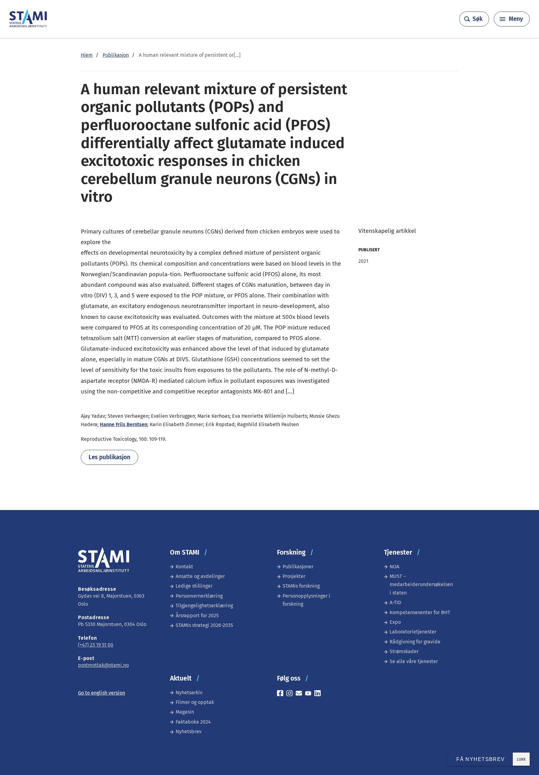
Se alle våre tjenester (414, 661)
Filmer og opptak (195, 702)
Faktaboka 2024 (193, 722)
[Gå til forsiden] (28, 26)
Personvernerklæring (199, 596)
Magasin (185, 712)
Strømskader (404, 651)
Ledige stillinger (194, 586)
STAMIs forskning (301, 586)
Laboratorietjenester (413, 632)
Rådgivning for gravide (415, 642)
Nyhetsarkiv (189, 693)
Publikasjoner (298, 567)
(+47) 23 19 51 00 (95, 645)
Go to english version (101, 693)
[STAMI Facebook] (281, 694)
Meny (516, 18)
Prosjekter (294, 576)
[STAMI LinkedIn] (319, 694)
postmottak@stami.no (103, 665)
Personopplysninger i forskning (306, 600)
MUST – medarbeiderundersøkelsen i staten (421, 584)
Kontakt (184, 567)
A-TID (395, 602)
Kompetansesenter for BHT (420, 612)
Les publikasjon (109, 457)
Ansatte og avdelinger (200, 576)
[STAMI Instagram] (291, 694)
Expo (395, 622)
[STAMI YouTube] (309, 694)
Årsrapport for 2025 (197, 616)
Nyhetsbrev (189, 731)
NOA (394, 567)
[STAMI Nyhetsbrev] (300, 694)
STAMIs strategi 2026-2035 (204, 625)
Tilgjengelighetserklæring (204, 606)
